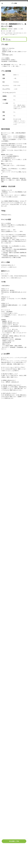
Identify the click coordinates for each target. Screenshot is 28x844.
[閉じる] (2, 3)
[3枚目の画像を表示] (15, 19)
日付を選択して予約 (14, 841)
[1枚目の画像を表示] (11, 19)
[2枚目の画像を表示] (13, 19)
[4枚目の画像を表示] (17, 19)
